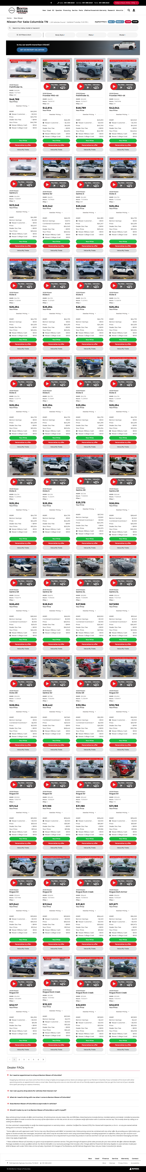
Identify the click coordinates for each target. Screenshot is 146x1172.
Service (74, 10)
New (44, 10)
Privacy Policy (123, 1163)
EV (53, 10)
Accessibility (135, 1163)
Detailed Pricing (21, 106)
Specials (59, 10)
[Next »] (43, 1059)
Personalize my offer (23, 145)
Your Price (23, 141)
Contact (135, 1158)
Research (111, 10)
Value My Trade (23, 150)
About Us (119, 10)
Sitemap (112, 1163)
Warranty (125, 1158)
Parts (81, 10)
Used (49, 10)
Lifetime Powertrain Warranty (95, 10)
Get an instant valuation (32, 50)
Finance (105, 1158)
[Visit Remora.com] (134, 1169)
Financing (67, 10)
